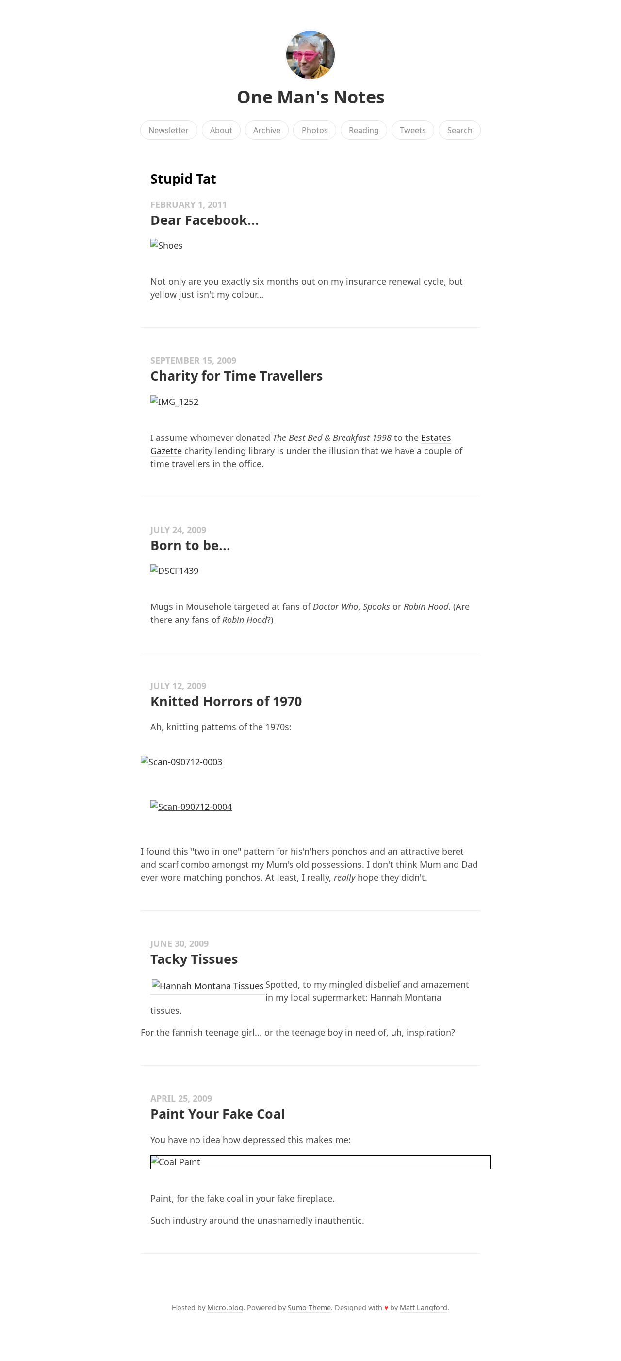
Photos (315, 130)
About (221, 130)
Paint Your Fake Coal (217, 1114)
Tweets (413, 130)
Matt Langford (423, 1307)
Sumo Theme (309, 1307)
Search (460, 130)
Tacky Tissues (194, 959)
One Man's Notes (311, 97)
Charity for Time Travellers (236, 376)
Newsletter (168, 130)
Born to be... (190, 545)
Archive (266, 130)
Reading (364, 130)
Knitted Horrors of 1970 (226, 701)
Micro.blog (225, 1307)
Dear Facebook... (204, 220)
